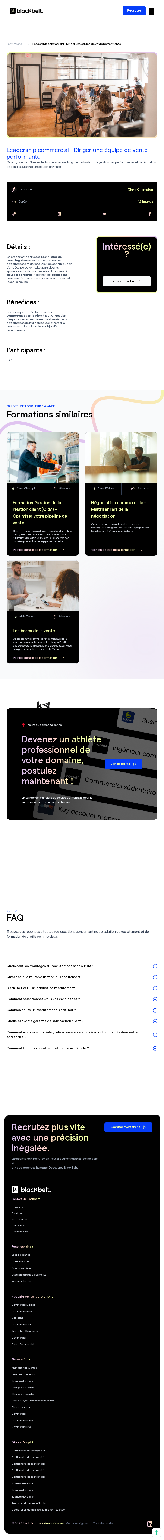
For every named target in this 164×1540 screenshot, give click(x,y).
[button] (151, 10)
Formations (14, 43)
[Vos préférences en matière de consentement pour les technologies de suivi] (156, 1532)
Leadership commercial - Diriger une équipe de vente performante (76, 43)
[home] (26, 11)
